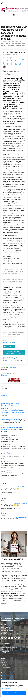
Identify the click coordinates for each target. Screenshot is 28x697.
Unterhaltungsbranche (13, 41)
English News (4, 653)
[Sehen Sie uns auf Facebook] (4, 403)
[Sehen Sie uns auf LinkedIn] (12, 405)
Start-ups (3, 649)
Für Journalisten (5, 667)
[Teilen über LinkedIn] (11, 60)
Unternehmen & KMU (7, 646)
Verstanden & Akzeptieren (14, 693)
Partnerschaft (4, 664)
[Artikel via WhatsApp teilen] (19, 60)
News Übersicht (9, 346)
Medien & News (5, 660)
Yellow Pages (4, 666)
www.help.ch (4, 565)
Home (3, 41)
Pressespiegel (4, 662)
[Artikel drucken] (15, 60)
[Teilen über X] (7, 60)
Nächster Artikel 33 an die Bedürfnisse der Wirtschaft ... (13, 352)
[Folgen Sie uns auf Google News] (4, 64)
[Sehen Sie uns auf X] (14, 403)
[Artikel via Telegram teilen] (23, 60)
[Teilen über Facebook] (3, 60)
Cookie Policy (6, 688)
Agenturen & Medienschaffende (9, 647)
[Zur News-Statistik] (4, 66)
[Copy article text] (8, 64)
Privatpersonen (5, 651)
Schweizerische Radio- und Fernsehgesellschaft (11, 359)
